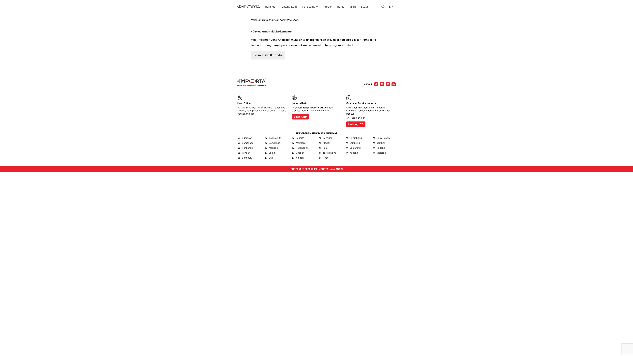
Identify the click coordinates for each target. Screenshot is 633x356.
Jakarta (300, 137)
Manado (273, 147)
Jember (381, 142)
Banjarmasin (383, 137)
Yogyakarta (275, 137)
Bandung (327, 137)
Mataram (381, 152)
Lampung (355, 142)
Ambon (300, 157)
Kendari (246, 152)
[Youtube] (394, 84)
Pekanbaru (302, 147)
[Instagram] (382, 84)
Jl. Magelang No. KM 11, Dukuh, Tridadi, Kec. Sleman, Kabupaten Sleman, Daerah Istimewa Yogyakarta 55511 (261, 110)
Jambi (272, 152)
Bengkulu (247, 157)
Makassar (301, 142)
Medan (326, 142)
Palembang (356, 137)
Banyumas (274, 142)
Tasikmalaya (329, 152)
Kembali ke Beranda (268, 55)
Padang (381, 147)
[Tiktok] (376, 84)
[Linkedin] (388, 84)
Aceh (325, 157)
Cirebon (300, 152)
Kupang (354, 152)
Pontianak (247, 147)
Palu (325, 147)
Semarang (355, 147)
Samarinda (248, 142)
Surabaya (247, 137)
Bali (271, 157)
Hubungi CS (355, 124)
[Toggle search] (383, 6)
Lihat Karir (300, 116)
